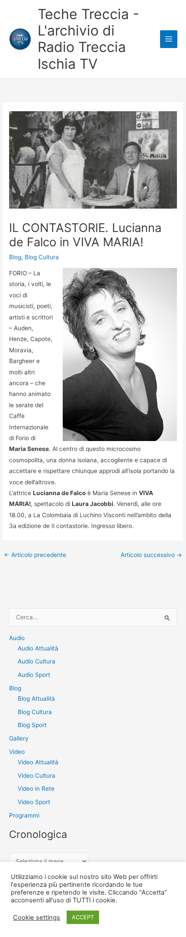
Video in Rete (36, 788)
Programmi (24, 815)
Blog (15, 257)
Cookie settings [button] (36, 917)
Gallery (19, 738)
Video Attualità (38, 762)
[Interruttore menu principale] (169, 39)
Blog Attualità (36, 698)
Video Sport (34, 802)
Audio (17, 637)
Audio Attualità (38, 648)
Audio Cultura (36, 661)
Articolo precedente (35, 555)
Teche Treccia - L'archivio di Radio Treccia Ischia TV (88, 39)
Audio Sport (34, 674)
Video (17, 751)
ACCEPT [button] (83, 917)
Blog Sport (32, 724)
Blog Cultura (42, 257)
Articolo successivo (151, 555)
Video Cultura (36, 775)
